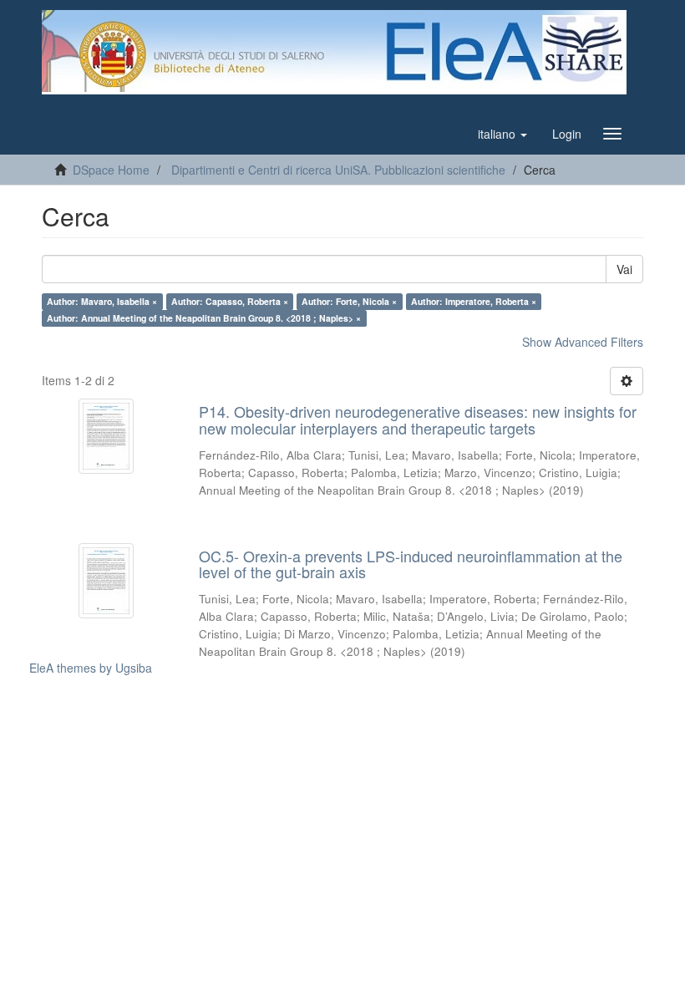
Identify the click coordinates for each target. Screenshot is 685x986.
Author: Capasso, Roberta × (229, 301)
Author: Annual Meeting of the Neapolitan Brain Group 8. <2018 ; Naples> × (204, 318)
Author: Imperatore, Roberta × (473, 301)
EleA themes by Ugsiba (90, 667)
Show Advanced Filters (582, 341)
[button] (502, 134)
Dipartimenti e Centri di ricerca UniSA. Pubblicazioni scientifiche (338, 169)
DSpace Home (111, 169)
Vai (624, 269)
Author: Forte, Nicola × (349, 301)
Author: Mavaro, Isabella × (102, 301)
